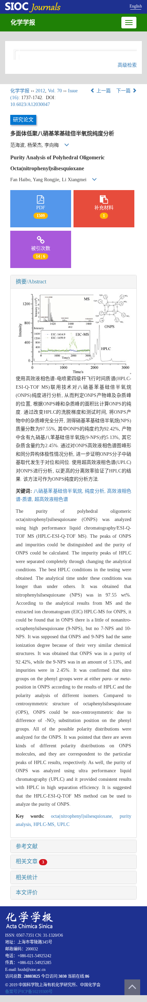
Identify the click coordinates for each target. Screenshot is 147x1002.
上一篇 (103, 90)
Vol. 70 (55, 90)
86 (87, 976)
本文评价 (27, 892)
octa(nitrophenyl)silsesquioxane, (85, 816)
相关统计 (27, 877)
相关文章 (30, 861)
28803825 (32, 976)
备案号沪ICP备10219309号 (29, 991)
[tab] (73, 281)
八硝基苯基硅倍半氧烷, (59, 491)
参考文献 (27, 846)
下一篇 (124, 90)
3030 (62, 976)
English (136, 6)
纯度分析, (96, 491)
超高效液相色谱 (51, 499)
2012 (40, 90)
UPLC (63, 824)
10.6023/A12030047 (30, 104)
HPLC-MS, (45, 824)
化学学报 (23, 22)
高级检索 (127, 65)
